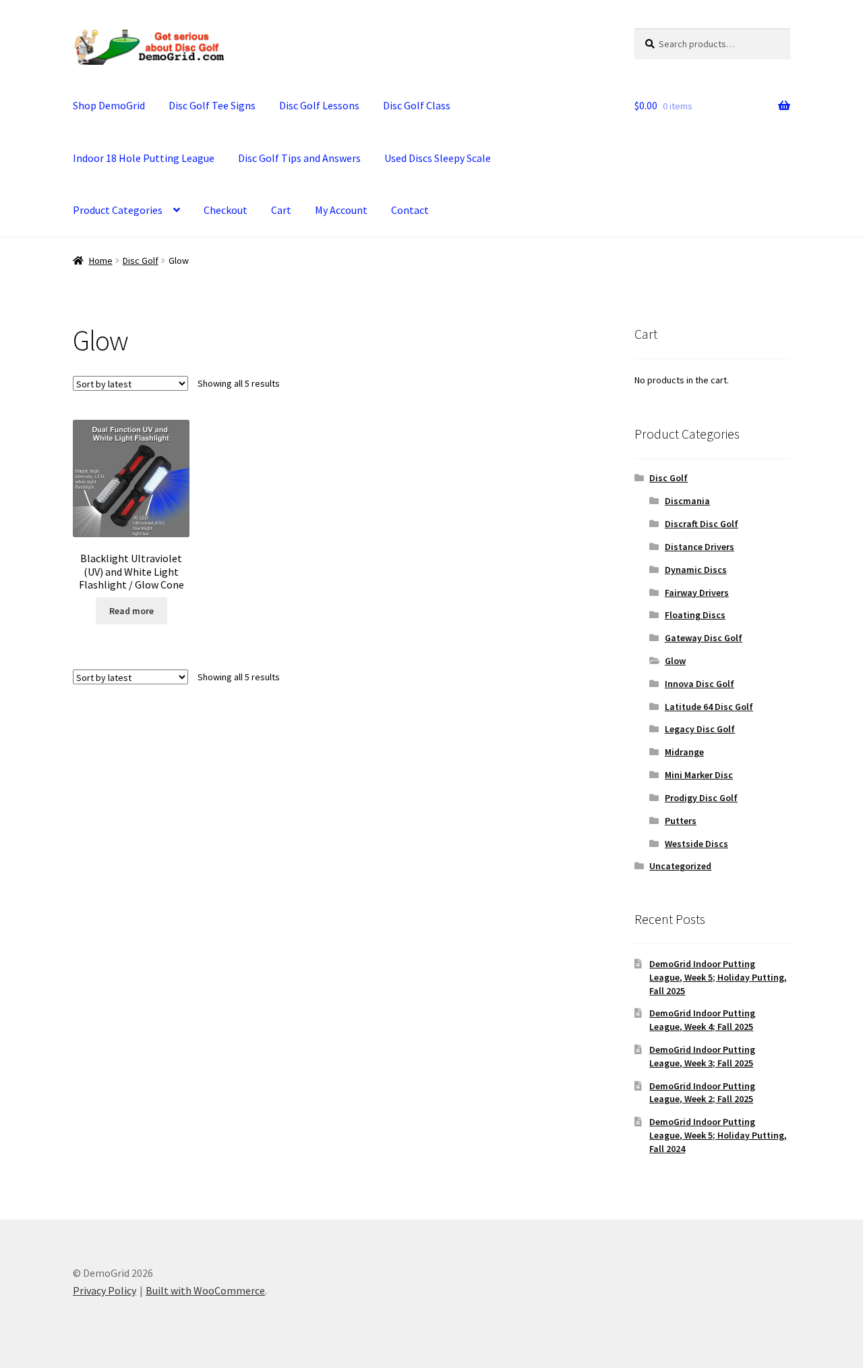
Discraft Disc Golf (701, 524)
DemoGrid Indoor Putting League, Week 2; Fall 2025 (702, 1092)
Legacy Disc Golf (700, 729)
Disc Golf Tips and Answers (299, 158)
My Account (341, 210)
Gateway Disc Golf (703, 638)
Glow (675, 661)
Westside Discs (696, 844)
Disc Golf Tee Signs (212, 105)
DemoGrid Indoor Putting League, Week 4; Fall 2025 (702, 1020)
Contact (410, 210)
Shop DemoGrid (109, 105)
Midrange (684, 752)
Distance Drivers (699, 547)
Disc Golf (140, 260)
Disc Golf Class (416, 105)
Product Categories (117, 210)
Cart (281, 210)
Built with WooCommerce (205, 1290)
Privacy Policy (104, 1290)
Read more (131, 611)
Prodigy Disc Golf (701, 798)
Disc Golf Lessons (319, 105)
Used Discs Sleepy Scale (437, 158)
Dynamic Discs (696, 570)
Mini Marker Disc (699, 775)
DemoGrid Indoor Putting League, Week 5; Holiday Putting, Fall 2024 (718, 1135)
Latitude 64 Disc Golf (709, 707)
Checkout (225, 210)
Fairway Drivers (697, 592)
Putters (680, 821)
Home (101, 260)
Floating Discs (695, 615)
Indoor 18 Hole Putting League (143, 158)
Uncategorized (680, 866)
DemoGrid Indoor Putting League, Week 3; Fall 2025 (702, 1056)
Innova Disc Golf (699, 684)
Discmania (687, 501)
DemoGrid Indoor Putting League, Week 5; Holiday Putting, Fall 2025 (718, 977)
